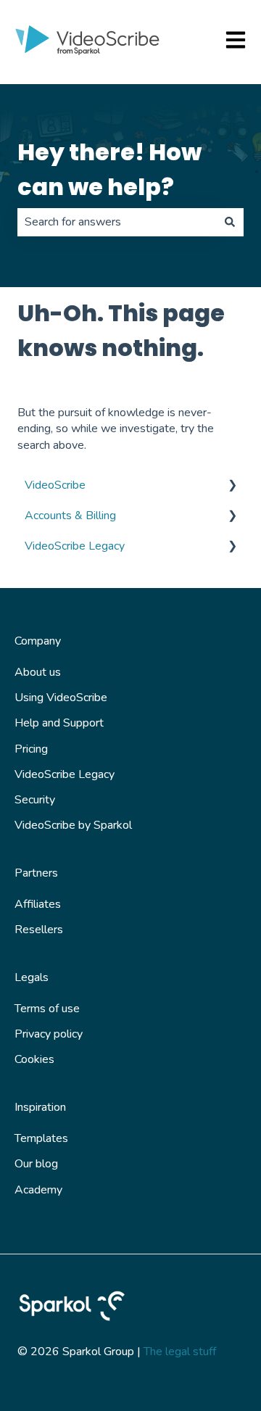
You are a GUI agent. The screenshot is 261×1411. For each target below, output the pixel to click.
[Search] (230, 222)
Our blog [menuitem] (36, 1164)
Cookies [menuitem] (34, 1059)
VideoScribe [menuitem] (55, 485)
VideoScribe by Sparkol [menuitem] (73, 825)
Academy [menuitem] (38, 1190)
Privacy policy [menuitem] (48, 1034)
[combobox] (116, 222)
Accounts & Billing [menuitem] (70, 516)
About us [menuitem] (37, 672)
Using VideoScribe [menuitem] (60, 698)
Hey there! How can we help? (109, 169)
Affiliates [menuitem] (37, 904)
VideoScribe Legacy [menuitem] (75, 546)
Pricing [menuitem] (31, 749)
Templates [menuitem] (41, 1138)
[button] (232, 486)
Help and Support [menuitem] (59, 723)
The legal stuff (180, 1352)
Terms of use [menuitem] (47, 1009)
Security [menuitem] (34, 800)
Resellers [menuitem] (38, 930)
